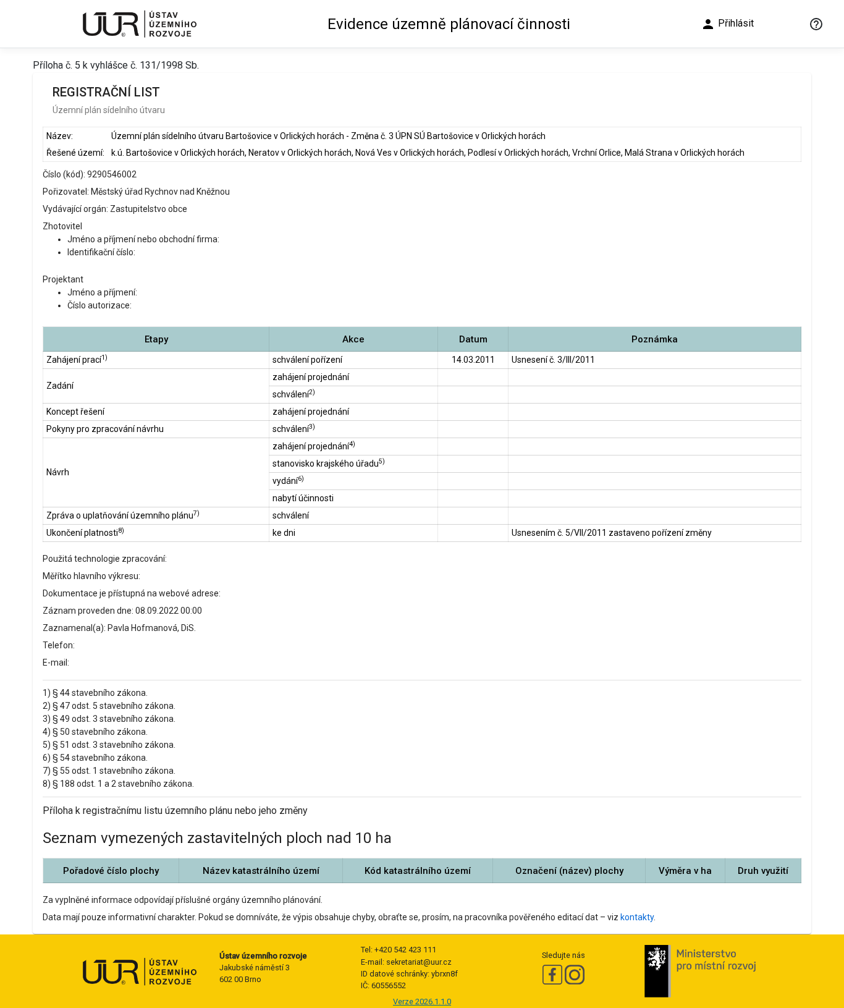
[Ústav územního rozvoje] (139, 24)
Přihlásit (727, 24)
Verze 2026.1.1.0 (422, 1001)
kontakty (637, 917)
